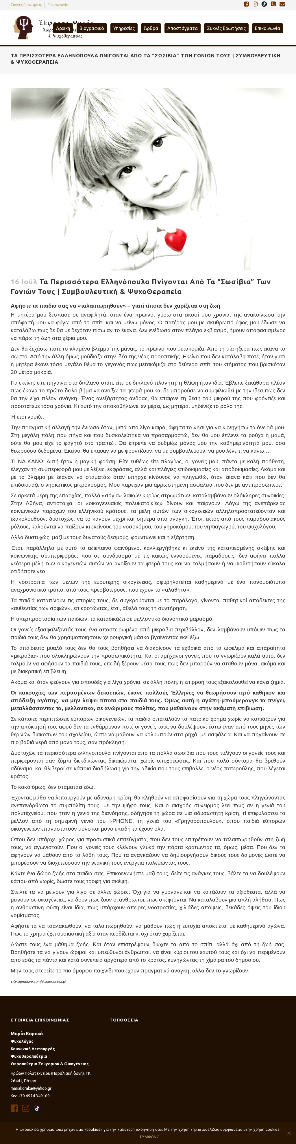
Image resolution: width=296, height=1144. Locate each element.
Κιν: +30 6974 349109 (30, 1096)
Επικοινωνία (58, 5)
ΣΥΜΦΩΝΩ (150, 1136)
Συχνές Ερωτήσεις (26, 5)
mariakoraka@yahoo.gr (31, 1088)
